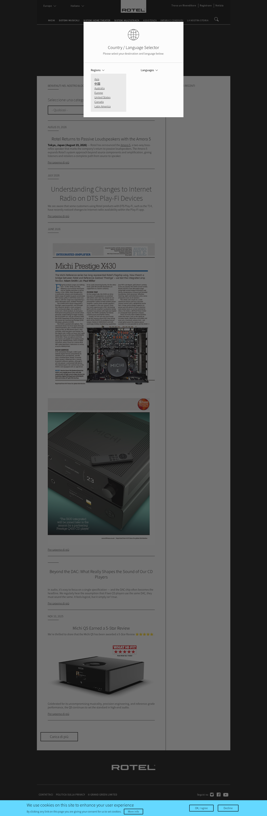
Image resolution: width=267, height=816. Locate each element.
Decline (228, 808)
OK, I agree (201, 808)
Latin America (102, 106)
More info (133, 811)
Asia (96, 79)
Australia (99, 88)
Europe (98, 93)
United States (102, 97)
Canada (99, 102)
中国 (97, 83)
